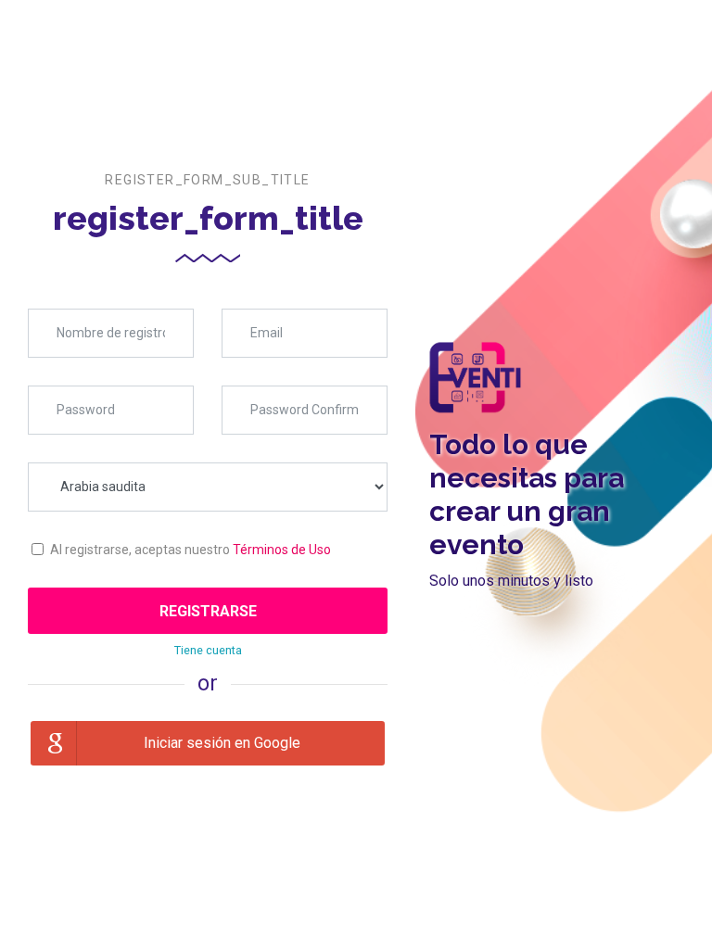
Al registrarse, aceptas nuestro (190, 549)
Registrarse (208, 611)
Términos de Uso (282, 549)
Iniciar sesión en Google (222, 743)
